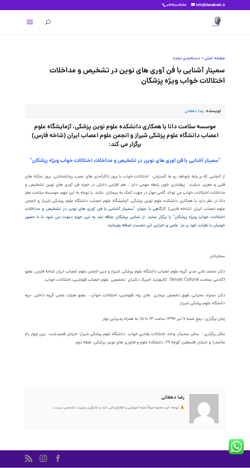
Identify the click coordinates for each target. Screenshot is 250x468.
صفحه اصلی (214, 58)
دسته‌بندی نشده (186, 58)
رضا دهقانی (194, 111)
